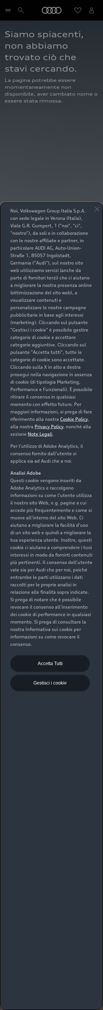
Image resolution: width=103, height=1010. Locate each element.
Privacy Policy (49, 426)
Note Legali (40, 434)
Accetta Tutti (50, 663)
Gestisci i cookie (50, 682)
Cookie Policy (74, 419)
